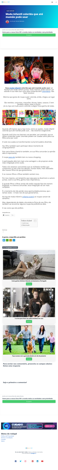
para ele (11, 157)
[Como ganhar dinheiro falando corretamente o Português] (29, 279)
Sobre (3, 441)
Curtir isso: (26, 223)
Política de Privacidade (7, 436)
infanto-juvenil (28, 196)
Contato (3, 439)
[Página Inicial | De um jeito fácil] (5, 2)
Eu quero (29, 35)
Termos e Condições (7, 438)
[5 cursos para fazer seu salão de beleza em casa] (29, 316)
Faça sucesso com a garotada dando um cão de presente (29, 356)
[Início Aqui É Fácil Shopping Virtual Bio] (29, 2)
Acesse (29, 284)
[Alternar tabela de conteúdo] (34, 220)
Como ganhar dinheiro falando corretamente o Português (29, 281)
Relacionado (26, 225)
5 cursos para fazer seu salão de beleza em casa (29, 318)
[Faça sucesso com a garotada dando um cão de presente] (29, 354)
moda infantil (15, 88)
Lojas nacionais (10, 11)
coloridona (46, 91)
